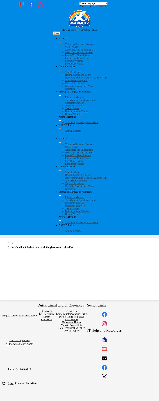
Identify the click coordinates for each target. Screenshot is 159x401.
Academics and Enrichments (79, 49)
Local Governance (74, 61)
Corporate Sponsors (74, 102)
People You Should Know (78, 55)
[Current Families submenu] (60, 70)
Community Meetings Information (81, 122)
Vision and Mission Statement (79, 44)
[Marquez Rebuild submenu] (60, 120)
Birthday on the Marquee (77, 111)
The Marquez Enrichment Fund (80, 100)
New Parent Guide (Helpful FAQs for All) (86, 77)
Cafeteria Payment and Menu (79, 86)
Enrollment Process (74, 63)
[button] (60, 142)
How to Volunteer (74, 114)
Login (8, 383)
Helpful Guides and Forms (78, 75)
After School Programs (76, 80)
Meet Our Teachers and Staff (79, 52)
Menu (56, 33)
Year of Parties (72, 108)
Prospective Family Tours (77, 58)
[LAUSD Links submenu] (60, 128)
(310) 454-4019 (23, 369)
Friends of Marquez (74, 97)
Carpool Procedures (74, 83)
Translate (102, 6)
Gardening (70, 89)
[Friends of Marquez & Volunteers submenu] (60, 95)
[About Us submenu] (60, 42)
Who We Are (71, 47)
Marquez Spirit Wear (75, 105)
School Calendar (73, 72)
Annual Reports (73, 130)
